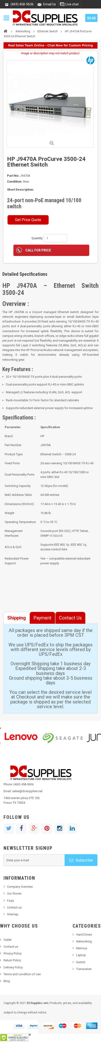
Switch (80, 962)
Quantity (37, 238)
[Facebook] (21, 828)
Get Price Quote (28, 220)
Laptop (81, 955)
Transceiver (84, 969)
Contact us (14, 907)
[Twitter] (9, 828)
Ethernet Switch (47, 31)
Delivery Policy (13, 967)
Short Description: (20, 189)
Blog (7, 981)
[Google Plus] (34, 828)
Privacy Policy (13, 953)
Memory (81, 948)
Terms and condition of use (22, 974)
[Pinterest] (47, 828)
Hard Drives (84, 934)
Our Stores (14, 893)
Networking (23, 31)
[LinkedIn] (72, 828)
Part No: (13, 175)
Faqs (10, 900)
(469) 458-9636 (22, 4)
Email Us (49, 4)
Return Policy (12, 960)
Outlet (8, 939)
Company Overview (20, 886)
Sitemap (12, 914)
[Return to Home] (5, 31)
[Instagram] (59, 828)
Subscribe (83, 860)
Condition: (14, 181)
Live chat (72, 4)
